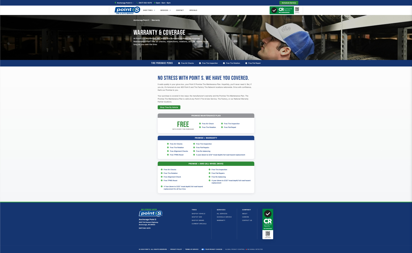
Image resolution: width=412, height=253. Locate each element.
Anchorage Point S (141, 20)
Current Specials (199, 224)
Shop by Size (197, 217)
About (244, 213)
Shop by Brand (198, 220)
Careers (245, 217)
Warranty (221, 220)
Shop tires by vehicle (169, 107)
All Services (222, 213)
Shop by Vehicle (198, 213)
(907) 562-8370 (145, 3)
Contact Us (247, 220)
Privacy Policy (176, 249)
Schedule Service (224, 217)
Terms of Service (191, 249)
